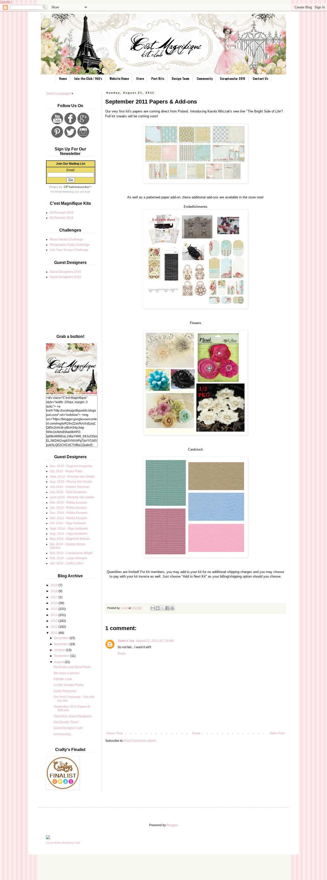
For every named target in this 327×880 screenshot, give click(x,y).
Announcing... (63, 734)
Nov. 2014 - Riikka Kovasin (68, 518)
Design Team (180, 78)
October (60, 650)
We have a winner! (66, 673)
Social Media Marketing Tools (63, 842)
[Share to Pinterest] (172, 608)
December (61, 638)
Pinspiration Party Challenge (70, 245)
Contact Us (260, 78)
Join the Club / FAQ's (88, 78)
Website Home (119, 78)
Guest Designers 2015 (65, 272)
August (59, 662)
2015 (55, 609)
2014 (55, 615)
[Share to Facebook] (167, 608)
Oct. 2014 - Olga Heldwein (68, 523)
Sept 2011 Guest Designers (73, 716)
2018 (55, 591)
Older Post (277, 733)
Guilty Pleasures (65, 691)
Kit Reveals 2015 (62, 212)
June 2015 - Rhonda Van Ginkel (72, 497)
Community (205, 78)
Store (140, 78)
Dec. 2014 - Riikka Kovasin (68, 513)
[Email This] (152, 608)
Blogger (172, 825)
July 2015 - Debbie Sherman (70, 487)
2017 (55, 597)
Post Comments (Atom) (140, 741)
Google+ (6, 2)
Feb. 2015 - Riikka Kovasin (68, 502)
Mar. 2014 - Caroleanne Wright (71, 553)
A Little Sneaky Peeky (69, 685)
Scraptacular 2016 (232, 78)
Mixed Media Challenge (66, 239)
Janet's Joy (126, 641)
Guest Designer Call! (68, 728)
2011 (55, 633)
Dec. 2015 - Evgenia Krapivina (71, 466)
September (62, 656)
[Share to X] (162, 608)
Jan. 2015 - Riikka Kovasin (68, 507)
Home (63, 78)
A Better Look (63, 679)
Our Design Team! (66, 722)
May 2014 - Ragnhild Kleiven (70, 539)
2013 (55, 621)
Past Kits (157, 78)
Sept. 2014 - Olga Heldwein (69, 528)
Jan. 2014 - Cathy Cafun (67, 563)
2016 (55, 603)
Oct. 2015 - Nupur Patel (66, 471)
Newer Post (115, 733)
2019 (55, 585)
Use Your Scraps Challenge (69, 250)
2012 (55, 627)
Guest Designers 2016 (65, 277)
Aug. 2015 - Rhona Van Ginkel (71, 481)
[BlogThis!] (157, 608)
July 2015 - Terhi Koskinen (68, 492)
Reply (122, 653)
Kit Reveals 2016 (62, 218)
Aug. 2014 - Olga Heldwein (68, 533)
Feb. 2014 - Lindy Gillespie (68, 558)
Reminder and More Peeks (72, 667)
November (61, 644)
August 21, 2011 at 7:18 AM (155, 641)
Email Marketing (64, 191)
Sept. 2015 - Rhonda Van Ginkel (72, 476)
